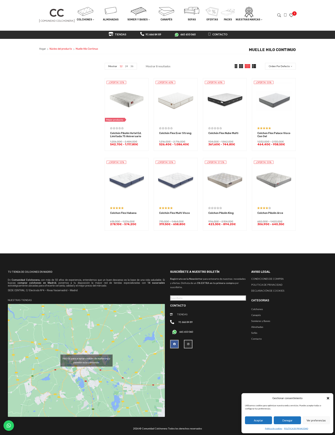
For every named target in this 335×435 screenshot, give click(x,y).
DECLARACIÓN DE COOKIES (267, 290)
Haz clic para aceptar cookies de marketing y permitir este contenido (86, 360)
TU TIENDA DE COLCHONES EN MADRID (30, 271)
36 (132, 66)
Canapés (256, 315)
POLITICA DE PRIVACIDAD (266, 284)
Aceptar (258, 420)
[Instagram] (188, 344)
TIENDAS (120, 34)
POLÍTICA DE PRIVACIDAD (296, 428)
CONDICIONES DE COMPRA (267, 278)
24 (126, 66)
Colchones (257, 309)
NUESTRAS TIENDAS (20, 300)
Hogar (42, 48)
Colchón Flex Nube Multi (223, 133)
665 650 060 (188, 34)
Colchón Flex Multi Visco (174, 213)
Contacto (256, 338)
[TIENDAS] (171, 314)
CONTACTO (219, 34)
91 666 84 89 (153, 34)
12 (121, 66)
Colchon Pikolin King (221, 213)
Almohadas (257, 326)
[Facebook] (174, 344)
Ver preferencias (316, 420)
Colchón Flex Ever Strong (175, 133)
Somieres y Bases (260, 320)
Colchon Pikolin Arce (270, 213)
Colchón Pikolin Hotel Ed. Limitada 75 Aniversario (126, 135)
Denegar (287, 420)
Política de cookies (273, 428)
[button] (328, 398)
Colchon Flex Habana (123, 213)
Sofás (254, 332)
